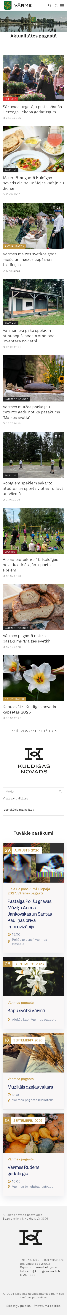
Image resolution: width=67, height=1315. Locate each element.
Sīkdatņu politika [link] (19, 1306)
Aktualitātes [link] (14, 246)
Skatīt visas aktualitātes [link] (31, 731)
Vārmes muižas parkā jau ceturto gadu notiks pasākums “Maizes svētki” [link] (31, 412)
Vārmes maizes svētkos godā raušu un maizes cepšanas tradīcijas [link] (30, 259)
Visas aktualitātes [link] (15, 798)
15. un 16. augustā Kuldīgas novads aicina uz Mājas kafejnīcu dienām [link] (33, 183)
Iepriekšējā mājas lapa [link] (18, 810)
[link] (23, 5)
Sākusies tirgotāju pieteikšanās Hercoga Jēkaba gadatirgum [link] (32, 109)
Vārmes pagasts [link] (16, 399)
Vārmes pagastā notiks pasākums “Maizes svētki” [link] (26, 638)
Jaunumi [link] (11, 170)
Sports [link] (10, 551)
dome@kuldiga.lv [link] (45, 1267)
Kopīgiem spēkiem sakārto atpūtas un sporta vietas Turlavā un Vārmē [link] (33, 488)
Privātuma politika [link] (47, 1306)
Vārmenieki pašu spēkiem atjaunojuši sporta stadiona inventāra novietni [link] (29, 336)
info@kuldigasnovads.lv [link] (44, 1271)
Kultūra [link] (10, 99)
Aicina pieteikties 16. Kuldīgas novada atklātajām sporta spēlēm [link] (30, 565)
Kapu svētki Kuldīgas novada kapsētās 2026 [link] (29, 709)
